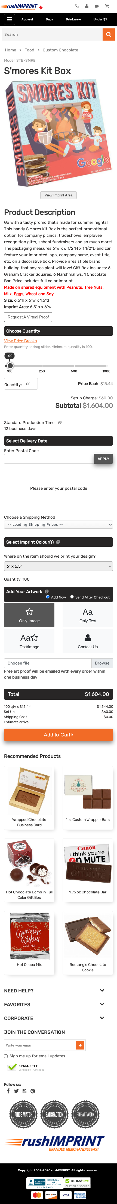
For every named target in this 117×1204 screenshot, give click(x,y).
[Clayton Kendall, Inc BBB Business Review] (45, 1188)
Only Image (29, 621)
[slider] (10, 365)
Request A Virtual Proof (28, 317)
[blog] (24, 1091)
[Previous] (12, 139)
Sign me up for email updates (37, 1056)
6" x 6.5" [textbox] (14, 566)
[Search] (109, 34)
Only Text (87, 615)
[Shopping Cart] (107, 6)
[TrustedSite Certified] (26, 1067)
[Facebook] (8, 1091)
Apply (103, 459)
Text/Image (29, 641)
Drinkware (73, 19)
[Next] (105, 139)
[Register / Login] (86, 6)
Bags (49, 19)
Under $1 (100, 19)
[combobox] (58, 566)
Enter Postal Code (21, 450)
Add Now (58, 597)
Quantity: (13, 384)
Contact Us (88, 646)
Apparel (27, 19)
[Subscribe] (80, 1045)
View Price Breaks (20, 340)
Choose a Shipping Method (29, 517)
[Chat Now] (97, 6)
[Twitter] (16, 1091)
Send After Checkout (92, 597)
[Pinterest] (32, 1091)
